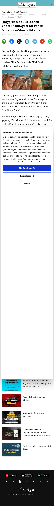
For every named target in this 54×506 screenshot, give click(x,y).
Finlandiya (10, 30)
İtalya (6, 22)
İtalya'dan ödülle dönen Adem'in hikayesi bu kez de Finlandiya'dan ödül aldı (25, 15)
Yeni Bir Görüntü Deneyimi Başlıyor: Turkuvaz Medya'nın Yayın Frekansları (36, 383)
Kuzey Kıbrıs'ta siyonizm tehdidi (34, 398)
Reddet (27, 183)
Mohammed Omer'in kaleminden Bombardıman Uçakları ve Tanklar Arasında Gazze (36, 432)
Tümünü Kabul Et (27, 168)
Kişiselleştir (25, 176)
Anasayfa (6, 12)
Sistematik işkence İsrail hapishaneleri (34, 415)
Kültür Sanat (20, 12)
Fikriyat (14, 494)
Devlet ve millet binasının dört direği (37, 447)
